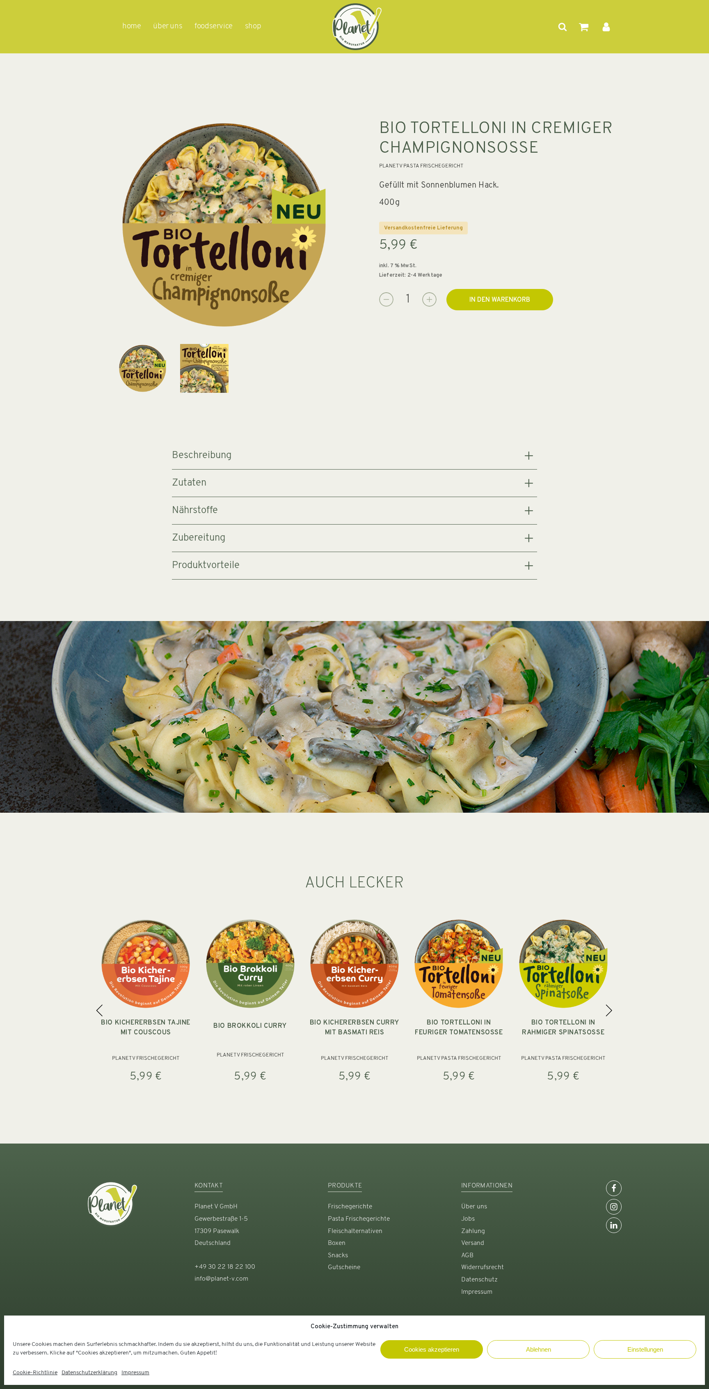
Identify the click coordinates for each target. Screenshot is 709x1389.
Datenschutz (479, 1280)
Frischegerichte (350, 1206)
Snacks (338, 1255)
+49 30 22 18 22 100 (224, 1267)
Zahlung (473, 1231)
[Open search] (562, 27)
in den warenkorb (499, 300)
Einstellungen (645, 1349)
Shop (253, 26)
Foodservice (213, 26)
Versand (472, 1243)
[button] (100, 1010)
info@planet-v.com (221, 1279)
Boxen (336, 1243)
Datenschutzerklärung (89, 1373)
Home (131, 26)
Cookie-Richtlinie (35, 1373)
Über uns (474, 1206)
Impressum (135, 1373)
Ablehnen (538, 1349)
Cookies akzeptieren (431, 1349)
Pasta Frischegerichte (359, 1219)
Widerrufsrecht (482, 1267)
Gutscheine (344, 1267)
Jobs (468, 1219)
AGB (467, 1255)
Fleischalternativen (355, 1231)
